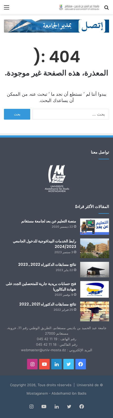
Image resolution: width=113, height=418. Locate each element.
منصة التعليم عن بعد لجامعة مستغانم (48, 221)
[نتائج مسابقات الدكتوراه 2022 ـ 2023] (94, 269)
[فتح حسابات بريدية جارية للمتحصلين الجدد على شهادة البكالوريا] (94, 289)
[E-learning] (56, 25)
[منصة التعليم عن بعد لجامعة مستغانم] (94, 226)
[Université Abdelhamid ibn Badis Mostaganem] (79, 7)
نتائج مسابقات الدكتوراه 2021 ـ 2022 (47, 304)
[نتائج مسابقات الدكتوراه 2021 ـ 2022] (94, 311)
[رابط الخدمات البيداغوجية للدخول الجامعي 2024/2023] (94, 248)
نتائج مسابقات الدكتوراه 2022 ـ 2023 (47, 264)
